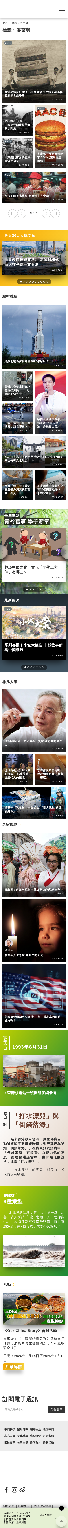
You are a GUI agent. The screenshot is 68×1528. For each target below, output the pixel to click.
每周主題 (12, 515)
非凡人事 (42, 411)
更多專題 (10, 191)
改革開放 (25, 191)
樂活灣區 (10, 87)
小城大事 (25, 736)
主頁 (5, 23)
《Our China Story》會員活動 (30, 1331)
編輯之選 (25, 884)
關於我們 (9, 1506)
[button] (21, 282)
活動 (7, 1285)
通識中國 (10, 113)
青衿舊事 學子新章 (27, 521)
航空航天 (25, 356)
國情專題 (42, 478)
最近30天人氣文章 (19, 235)
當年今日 (10, 116)
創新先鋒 (42, 414)
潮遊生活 (35, 1429)
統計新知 (10, 418)
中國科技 (10, 356)
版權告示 (24, 1506)
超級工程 (10, 381)
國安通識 (42, 481)
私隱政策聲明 (42, 1506)
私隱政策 (9, 1522)
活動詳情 (13, 1366)
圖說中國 (10, 481)
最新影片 (12, 600)
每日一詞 (5, 1119)
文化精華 (10, 478)
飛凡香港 (25, 87)
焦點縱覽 (35, 1435)
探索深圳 (25, 451)
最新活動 (48, 1442)
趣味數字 (11, 1195)
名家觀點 (10, 824)
